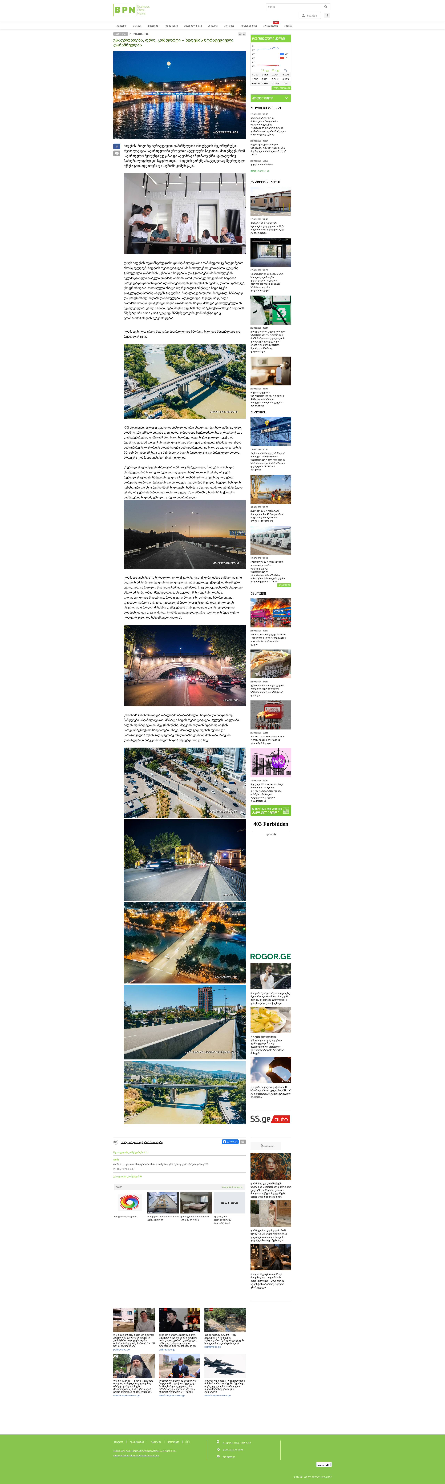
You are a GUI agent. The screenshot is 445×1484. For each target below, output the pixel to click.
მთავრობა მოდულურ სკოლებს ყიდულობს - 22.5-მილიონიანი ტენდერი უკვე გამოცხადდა (267, 228)
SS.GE (119, 1187)
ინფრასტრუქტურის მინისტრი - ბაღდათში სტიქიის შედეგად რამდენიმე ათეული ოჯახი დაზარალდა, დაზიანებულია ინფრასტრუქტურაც (268, 126)
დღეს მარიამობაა (261, 164)
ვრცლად (283, 585)
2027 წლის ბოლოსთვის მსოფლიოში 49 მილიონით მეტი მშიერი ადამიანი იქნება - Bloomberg (267, 516)
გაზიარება (232, 1141)
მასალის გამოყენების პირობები (142, 1142)
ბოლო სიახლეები (266, 108)
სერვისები (173, 1442)
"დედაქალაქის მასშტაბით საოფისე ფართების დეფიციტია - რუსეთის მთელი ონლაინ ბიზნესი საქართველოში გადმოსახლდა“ (266, 282)
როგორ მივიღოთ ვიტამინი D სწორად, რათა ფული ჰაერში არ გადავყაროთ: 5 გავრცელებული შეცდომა (270, 1092)
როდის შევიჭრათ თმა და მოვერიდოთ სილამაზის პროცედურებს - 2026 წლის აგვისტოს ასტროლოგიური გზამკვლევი (267, 1281)
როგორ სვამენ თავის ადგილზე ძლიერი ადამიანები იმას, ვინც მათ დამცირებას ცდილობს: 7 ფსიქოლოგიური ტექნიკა (270, 998)
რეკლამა (156, 1442)
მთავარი (118, 1442)
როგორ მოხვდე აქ (232, 1187)
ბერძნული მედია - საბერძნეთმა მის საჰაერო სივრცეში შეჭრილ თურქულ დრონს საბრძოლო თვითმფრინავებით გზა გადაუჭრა (224, 1386)
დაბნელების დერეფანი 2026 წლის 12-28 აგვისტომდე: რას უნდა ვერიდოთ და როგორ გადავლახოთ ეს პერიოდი (268, 1235)
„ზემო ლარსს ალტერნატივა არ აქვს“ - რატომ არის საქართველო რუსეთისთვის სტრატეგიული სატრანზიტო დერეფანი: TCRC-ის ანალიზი (267, 461)
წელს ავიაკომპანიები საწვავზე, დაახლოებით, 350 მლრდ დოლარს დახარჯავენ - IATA (268, 149)
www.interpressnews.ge (126, 1395)
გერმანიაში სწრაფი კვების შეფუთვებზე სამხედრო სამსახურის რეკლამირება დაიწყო (267, 690)
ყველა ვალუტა (280, 88)
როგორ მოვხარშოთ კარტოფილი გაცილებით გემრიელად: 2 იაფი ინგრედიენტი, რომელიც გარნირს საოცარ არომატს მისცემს (267, 1045)
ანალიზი (258, 412)
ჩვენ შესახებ (137, 1442)
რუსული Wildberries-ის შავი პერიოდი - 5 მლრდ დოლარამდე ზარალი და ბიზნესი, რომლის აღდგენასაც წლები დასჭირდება (267, 792)
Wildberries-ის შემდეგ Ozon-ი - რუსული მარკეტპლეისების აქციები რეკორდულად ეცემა (268, 639)
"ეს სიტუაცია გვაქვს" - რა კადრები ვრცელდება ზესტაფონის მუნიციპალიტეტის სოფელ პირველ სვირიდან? (224, 1339)
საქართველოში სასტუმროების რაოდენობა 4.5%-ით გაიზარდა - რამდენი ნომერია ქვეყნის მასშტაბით (267, 399)
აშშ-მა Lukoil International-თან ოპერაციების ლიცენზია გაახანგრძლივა (267, 739)
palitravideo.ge (121, 1349)
